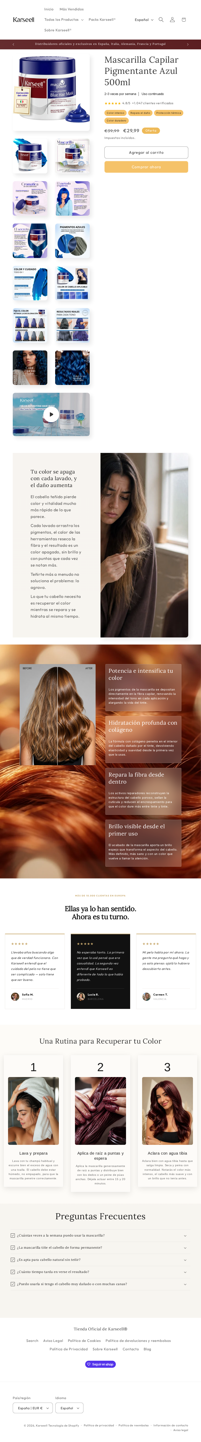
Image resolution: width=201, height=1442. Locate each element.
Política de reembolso (134, 1425)
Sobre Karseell (105, 1349)
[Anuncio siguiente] (188, 44)
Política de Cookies (84, 1340)
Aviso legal (180, 1430)
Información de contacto (170, 1425)
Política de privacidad (99, 1425)
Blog (147, 1349)
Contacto (131, 1349)
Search (32, 1340)
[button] (63, 19)
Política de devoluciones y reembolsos (138, 1340)
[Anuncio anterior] (13, 44)
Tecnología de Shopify (63, 1425)
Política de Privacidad (69, 1349)
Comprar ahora (146, 166)
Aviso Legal (53, 1340)
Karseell (41, 1425)
